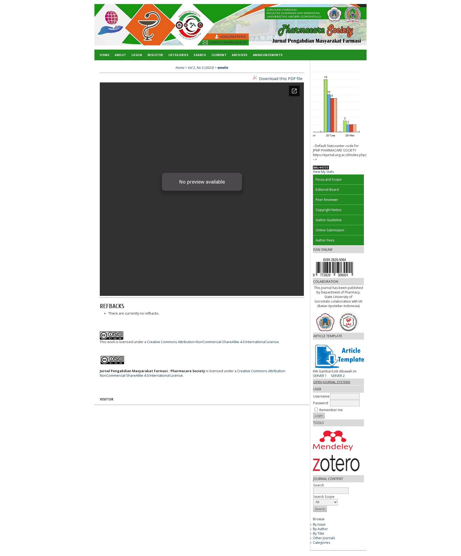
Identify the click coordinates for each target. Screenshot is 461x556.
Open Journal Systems (331, 382)
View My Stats (323, 171)
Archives (239, 55)
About (120, 55)
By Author (320, 529)
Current (219, 55)
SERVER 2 (338, 376)
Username (321, 396)
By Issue (319, 524)
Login (137, 55)
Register (155, 55)
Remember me (331, 410)
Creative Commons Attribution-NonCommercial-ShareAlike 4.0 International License (213, 342)
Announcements (268, 55)
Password (320, 403)
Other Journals (324, 538)
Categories (321, 542)
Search (200, 55)
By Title (318, 533)
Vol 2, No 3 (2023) (201, 67)
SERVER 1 (320, 376)
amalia (222, 67)
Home (104, 55)
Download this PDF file (281, 78)
